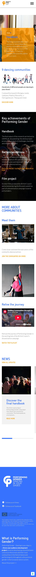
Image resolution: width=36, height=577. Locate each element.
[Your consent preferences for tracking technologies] (33, 574)
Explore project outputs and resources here (18, 169)
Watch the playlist (9, 343)
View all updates (8, 362)
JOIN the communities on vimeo (14, 256)
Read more (10, 418)
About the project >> (9, 563)
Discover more (7, 102)
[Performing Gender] (7, 6)
